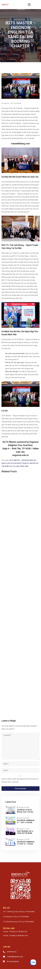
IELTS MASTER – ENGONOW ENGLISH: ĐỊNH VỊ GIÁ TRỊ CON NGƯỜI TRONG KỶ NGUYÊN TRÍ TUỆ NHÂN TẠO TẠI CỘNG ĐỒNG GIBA (19, 463)
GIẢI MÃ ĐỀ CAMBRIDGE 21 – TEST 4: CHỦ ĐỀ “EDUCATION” (25, 822)
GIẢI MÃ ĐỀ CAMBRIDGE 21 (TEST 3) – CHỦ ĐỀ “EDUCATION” (25, 844)
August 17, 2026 (24, 829)
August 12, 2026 (24, 839)
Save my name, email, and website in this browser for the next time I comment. (20, 780)
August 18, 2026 (24, 807)
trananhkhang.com (20, 143)
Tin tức (8, 94)
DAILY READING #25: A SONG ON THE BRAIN (25, 832)
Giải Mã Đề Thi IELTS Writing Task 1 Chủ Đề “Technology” (25, 812)
